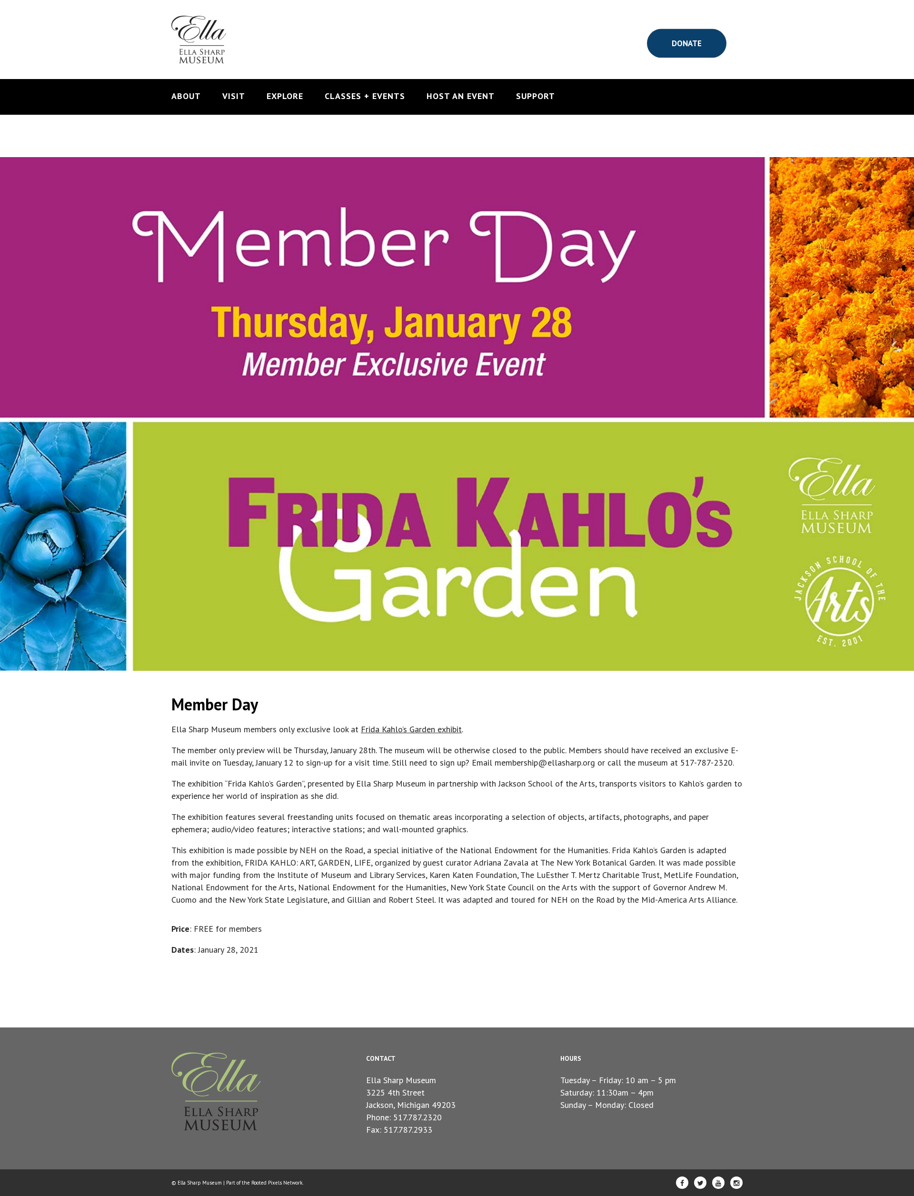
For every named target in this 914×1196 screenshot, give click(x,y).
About (186, 96)
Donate (687, 43)
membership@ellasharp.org (545, 762)
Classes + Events (365, 96)
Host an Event (461, 96)
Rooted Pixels (266, 1182)
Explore (285, 96)
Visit (233, 96)
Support (535, 96)
